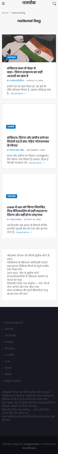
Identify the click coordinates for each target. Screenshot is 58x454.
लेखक (8, 368)
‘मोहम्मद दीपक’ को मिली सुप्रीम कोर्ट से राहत (26, 392)
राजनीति (11, 127)
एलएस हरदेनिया (17, 80)
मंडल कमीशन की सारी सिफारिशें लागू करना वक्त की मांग (27, 292)
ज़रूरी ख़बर (12, 57)
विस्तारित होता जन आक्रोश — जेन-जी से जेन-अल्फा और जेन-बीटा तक (28, 285)
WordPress (29, 448)
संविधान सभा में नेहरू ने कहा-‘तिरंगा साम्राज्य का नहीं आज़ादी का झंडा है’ (24, 72)
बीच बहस (10, 348)
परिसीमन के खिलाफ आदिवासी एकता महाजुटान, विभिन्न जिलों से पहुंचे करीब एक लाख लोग (28, 266)
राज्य (7, 361)
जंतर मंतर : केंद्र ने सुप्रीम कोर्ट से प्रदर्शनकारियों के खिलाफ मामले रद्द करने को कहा (27, 276)
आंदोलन (9, 329)
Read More (17, 93)
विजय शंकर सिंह (17, 150)
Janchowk (15, 219)
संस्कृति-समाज (13, 381)
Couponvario (31, 444)
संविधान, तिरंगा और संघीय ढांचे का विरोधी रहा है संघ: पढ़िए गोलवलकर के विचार (28, 141)
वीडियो (8, 374)
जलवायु (9, 342)
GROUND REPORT (14, 322)
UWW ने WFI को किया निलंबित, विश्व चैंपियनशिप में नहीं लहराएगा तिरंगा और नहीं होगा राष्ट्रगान (27, 211)
